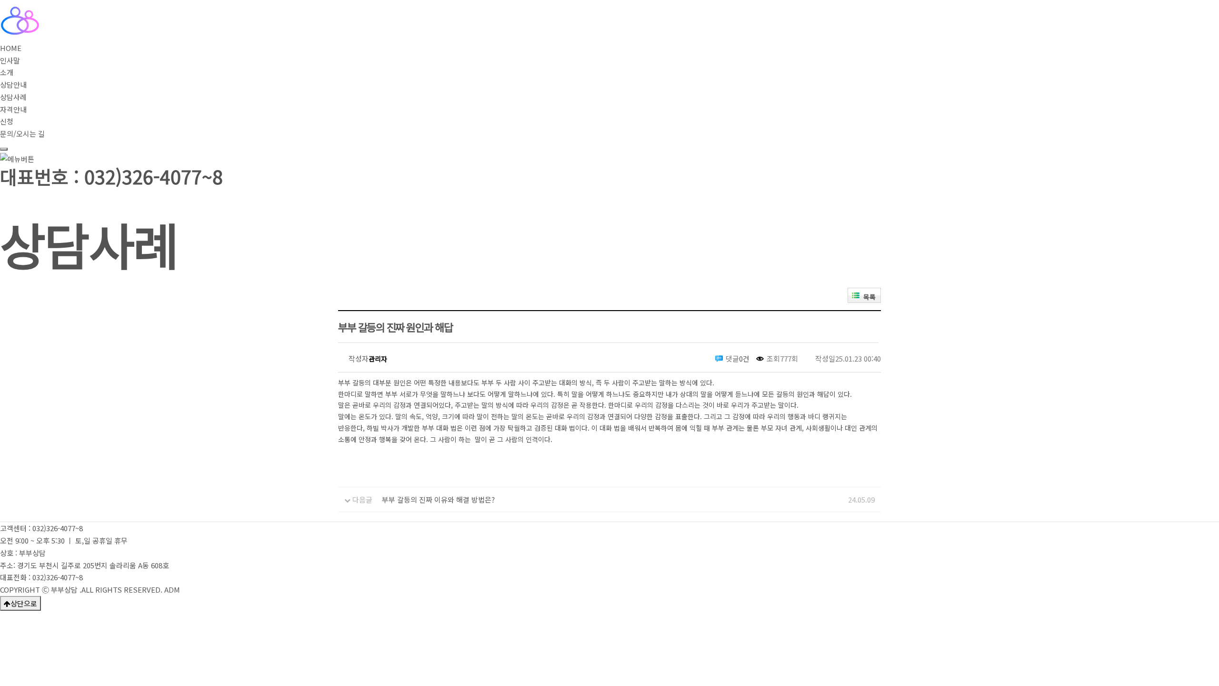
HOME (10, 48)
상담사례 (13, 97)
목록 (869, 297)
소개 (6, 72)
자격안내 (13, 109)
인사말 (10, 60)
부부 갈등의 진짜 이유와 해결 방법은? (438, 499)
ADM (172, 590)
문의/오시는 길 (22, 134)
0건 (744, 358)
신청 (6, 121)
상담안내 (13, 85)
